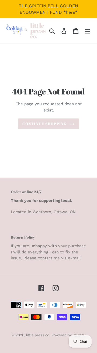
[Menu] (87, 31)
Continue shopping (44, 123)
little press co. (38, 335)
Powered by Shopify (68, 335)
